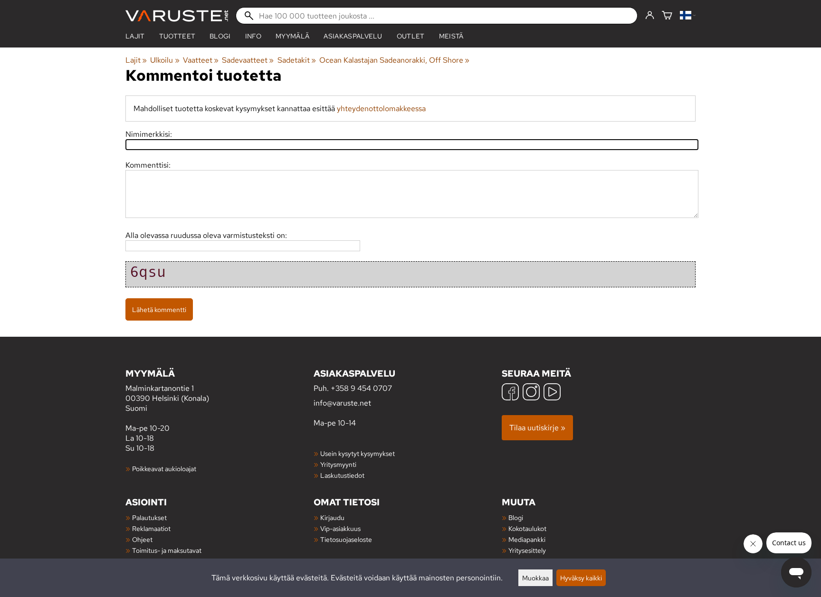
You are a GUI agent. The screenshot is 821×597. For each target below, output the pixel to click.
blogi (220, 36)
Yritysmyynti (338, 464)
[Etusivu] (176, 16)
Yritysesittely (527, 550)
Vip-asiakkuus (340, 528)
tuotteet (177, 36)
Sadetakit (296, 60)
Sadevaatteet (248, 60)
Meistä (451, 36)
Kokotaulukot (527, 528)
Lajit (135, 36)
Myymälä (292, 36)
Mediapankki (526, 539)
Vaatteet (201, 60)
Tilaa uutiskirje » (537, 428)
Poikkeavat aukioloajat (164, 468)
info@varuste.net (342, 403)
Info (253, 36)
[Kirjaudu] (649, 15)
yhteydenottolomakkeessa (381, 109)
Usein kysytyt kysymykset (357, 453)
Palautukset (149, 517)
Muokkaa (535, 577)
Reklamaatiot (151, 528)
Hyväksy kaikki (581, 577)
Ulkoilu (164, 60)
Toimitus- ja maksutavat (166, 550)
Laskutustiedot (342, 475)
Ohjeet (142, 539)
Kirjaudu (332, 517)
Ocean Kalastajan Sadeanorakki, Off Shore (394, 60)
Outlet (411, 36)
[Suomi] (688, 16)
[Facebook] (510, 393)
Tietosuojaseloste (346, 539)
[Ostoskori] (667, 16)
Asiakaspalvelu (353, 36)
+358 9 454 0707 (361, 388)
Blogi (515, 517)
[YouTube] (552, 393)
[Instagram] (531, 393)
